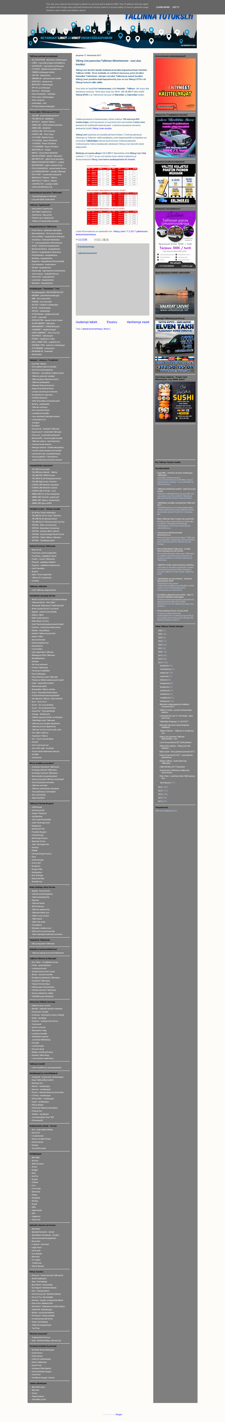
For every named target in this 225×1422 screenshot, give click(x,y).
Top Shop (36, 1328)
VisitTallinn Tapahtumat (41, 212)
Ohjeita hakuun (38, 1396)
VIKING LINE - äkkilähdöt (41, 128)
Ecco (34, 1185)
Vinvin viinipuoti (38, 100)
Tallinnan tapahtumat (40, 909)
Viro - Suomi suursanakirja (42, 739)
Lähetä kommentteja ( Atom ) (96, 329)
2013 (160, 798)
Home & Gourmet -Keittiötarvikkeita (46, 1294)
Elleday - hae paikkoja (40, 630)
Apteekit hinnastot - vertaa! (43, 1232)
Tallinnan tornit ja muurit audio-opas (46, 730)
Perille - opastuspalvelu (41, 965)
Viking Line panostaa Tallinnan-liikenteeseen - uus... (172, 738)
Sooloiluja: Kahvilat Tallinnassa (44, 770)
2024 (160, 638)
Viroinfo (35, 742)
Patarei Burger (38, 835)
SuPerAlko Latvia (39, 1399)
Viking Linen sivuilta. (102, 128)
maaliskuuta (165, 698)
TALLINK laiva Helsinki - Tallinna (44, 472)
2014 (160, 794)
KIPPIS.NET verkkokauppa (42, 85)
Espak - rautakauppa (40, 1102)
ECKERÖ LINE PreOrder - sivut (44, 491)
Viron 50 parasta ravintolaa (43, 782)
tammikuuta (165, 783)
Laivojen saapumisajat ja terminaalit (46, 451)
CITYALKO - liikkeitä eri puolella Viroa (47, 69)
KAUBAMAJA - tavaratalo (42, 351)
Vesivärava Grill (38, 810)
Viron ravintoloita (39, 795)
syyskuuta (164, 676)
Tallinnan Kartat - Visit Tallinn (43, 602)
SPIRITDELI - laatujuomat (42, 82)
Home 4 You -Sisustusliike (42, 1297)
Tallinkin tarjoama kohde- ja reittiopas (47, 717)
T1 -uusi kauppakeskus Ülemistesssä (47, 243)
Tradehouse (37, 1263)
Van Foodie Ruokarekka (41, 820)
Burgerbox (36, 866)
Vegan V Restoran (39, 813)
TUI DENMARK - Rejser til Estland (45, 147)
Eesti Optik (36, 1251)
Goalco (34, 1393)
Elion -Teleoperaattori (40, 1291)
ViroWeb (35, 754)
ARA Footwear (38, 1164)
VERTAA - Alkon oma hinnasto (44, 525)
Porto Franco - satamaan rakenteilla (46, 230)
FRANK (34, 851)
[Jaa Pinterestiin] (107, 239)
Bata (34, 1173)
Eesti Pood (36, 1375)
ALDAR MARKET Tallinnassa (43, 323)
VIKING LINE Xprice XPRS (42, 503)
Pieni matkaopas (39, 674)
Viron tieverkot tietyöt (40, 410)
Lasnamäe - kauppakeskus (43, 280)
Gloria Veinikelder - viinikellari (43, 94)
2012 (160, 801)
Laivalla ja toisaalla (39, 1034)
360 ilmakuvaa (38, 906)
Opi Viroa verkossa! (39, 664)
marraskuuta (165, 669)
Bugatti (35, 1179)
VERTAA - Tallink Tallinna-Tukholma (46, 537)
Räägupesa (36, 826)
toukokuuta (165, 690)
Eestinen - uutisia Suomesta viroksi (46, 627)
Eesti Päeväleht (38, 568)
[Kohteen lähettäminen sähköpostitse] (95, 239)
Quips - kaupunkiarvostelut (43, 683)
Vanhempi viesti (138, 322)
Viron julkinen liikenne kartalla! (44, 367)
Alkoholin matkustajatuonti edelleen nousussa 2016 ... (174, 705)
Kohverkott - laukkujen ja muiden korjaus (48, 1306)
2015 (160, 791)
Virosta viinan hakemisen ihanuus (45, 751)
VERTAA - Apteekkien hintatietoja (45, 528)
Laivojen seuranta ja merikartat (44, 392)
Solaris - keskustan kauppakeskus (46, 246)
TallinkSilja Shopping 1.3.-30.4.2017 (174, 722)
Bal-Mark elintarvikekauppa (43, 1350)
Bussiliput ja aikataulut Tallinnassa (46, 978)
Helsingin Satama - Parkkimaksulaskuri (48, 447)
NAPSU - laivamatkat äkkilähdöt (45, 153)
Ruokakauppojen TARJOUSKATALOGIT (48, 292)
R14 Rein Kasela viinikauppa (43, 106)
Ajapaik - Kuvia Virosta (41, 891)
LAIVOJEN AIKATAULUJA (42, 187)
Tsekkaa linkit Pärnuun (41, 1337)
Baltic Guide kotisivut (40, 618)
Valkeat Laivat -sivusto (41, 1006)
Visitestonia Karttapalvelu (42, 894)
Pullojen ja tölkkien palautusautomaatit (48, 680)
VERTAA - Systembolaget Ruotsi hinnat (48, 534)
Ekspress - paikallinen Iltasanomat (46, 565)
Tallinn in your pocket (40, 916)
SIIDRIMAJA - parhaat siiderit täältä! (46, 78)
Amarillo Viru (37, 882)
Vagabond (36, 1216)
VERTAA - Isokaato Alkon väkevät (45, 531)
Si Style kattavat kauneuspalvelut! (46, 695)
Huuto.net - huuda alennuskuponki (46, 435)
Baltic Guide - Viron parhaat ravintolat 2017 (177, 752)
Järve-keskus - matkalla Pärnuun (45, 274)
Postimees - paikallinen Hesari (44, 556)
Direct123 (36, 1133)
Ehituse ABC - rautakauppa (43, 1099)
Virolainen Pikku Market (41, 1368)
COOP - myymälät (39, 317)
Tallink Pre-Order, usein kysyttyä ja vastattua (175, 565)
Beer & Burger (37, 875)
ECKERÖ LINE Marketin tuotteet (44, 488)
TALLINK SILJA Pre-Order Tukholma (46, 516)
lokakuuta (164, 673)
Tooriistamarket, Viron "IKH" (43, 1117)
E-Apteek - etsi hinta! (40, 1244)
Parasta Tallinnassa (40, 668)
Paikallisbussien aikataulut (42, 996)
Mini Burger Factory (40, 838)
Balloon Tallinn (38, 615)
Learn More (163, 7)
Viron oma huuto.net (40, 745)
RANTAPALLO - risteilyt (41, 150)
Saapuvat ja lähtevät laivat (43, 388)
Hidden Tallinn (37, 637)
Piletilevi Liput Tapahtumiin (43, 218)
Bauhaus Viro (37, 1083)
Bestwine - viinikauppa (41, 91)
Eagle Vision (37, 1247)
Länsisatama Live (39, 420)
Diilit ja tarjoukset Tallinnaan (43, 944)
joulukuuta (164, 666)
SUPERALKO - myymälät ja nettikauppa (48, 66)
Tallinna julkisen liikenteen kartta (45, 379)
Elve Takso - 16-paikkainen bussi (45, 962)
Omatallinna (37, 925)
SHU (33, 1213)
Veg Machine (37, 816)
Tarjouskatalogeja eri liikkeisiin (44, 196)
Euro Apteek (37, 1254)
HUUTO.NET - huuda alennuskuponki (46, 174)
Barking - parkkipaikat (40, 404)
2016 (160, 787)
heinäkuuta (165, 683)
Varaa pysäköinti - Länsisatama (45, 457)
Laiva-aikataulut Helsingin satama (46, 416)
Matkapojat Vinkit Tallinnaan (43, 655)
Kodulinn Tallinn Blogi (40, 1055)
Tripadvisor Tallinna (40, 736)
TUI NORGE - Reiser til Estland (44, 143)
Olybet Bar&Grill (38, 798)
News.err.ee (36, 550)
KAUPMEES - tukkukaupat (42, 336)
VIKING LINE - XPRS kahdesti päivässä (47, 125)
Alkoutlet (35, 1390)
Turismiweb (36, 1024)
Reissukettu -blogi (39, 1030)
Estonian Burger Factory (41, 854)
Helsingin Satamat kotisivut (43, 385)
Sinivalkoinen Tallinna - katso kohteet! (47, 699)
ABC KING (36, 1157)
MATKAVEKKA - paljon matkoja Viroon (47, 165)
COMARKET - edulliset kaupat (44, 330)
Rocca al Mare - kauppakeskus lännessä (48, 237)
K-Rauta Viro (37, 1111)
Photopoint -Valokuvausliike (43, 1316)
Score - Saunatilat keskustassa (44, 692)
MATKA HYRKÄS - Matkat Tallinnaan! (47, 156)
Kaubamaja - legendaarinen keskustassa (48, 271)
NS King (35, 1201)
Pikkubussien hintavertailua (43, 987)
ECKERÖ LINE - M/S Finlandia (43, 131)
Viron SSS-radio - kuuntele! (43, 748)
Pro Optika (36, 1260)
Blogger (119, 1414)
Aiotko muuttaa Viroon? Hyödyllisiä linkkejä (49, 599)
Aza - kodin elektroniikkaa (42, 1130)
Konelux (35, 1145)
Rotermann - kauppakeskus (43, 277)
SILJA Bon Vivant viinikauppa (43, 513)
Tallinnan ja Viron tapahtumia (44, 726)
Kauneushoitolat (38, 640)
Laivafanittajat (38, 1046)
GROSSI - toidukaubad (41, 311)
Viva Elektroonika (39, 1148)
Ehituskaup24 (37, 1120)
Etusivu (112, 322)
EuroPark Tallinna (39, 364)
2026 (160, 631)
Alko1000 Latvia (38, 1387)
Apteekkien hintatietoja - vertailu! (45, 1235)
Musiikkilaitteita (38, 658)
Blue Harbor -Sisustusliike (42, 1285)
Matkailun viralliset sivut (41, 928)
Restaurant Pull (38, 829)
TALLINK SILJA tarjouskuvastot (44, 519)
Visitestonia (36, 757)
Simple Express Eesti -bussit (43, 972)
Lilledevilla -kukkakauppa (42, 1309)
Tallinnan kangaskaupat (41, 1325)
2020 (160, 652)
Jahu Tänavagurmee (40, 844)
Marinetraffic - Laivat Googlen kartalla (47, 438)
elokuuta (164, 680)
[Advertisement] (174, 441)
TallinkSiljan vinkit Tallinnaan (43, 720)
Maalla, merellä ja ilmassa (42, 1052)
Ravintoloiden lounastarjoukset (44, 776)
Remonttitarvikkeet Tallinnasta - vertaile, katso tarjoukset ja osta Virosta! (174, 550)
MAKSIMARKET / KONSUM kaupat (46, 326)
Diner (34, 857)
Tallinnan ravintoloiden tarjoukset (45, 789)
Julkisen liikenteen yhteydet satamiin (47, 460)
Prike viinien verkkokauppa (43, 97)
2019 (160, 655)
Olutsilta (35, 661)
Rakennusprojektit (39, 686)
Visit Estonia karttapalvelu (42, 370)
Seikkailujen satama (40, 1037)
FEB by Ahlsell (37, 1105)
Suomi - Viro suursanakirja (42, 705)
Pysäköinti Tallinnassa (41, 981)
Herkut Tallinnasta (39, 1362)
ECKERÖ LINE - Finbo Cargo (43, 134)
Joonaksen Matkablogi (41, 1040)
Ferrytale (35, 1043)
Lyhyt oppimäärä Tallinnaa (42, 652)
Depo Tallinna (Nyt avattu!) (42, 1080)
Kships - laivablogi (39, 1018)
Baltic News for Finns (40, 621)
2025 (160, 634)
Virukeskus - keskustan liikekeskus (46, 240)
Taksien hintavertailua (41, 984)
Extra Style (36, 1189)
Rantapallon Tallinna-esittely (43, 689)
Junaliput (35, 423)
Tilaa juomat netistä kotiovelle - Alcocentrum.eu (170, 534)
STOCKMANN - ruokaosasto (43, 348)
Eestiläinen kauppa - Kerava (43, 1378)
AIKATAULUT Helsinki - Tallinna (44, 178)
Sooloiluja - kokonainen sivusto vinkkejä (48, 1015)
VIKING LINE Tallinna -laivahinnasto (46, 500)
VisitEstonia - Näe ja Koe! (42, 215)
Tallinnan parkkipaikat (41, 382)
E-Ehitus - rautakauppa (41, 1095)
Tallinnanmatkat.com (40, 913)
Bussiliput (36, 426)
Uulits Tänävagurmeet (41, 823)
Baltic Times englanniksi (42, 574)
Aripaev (35, 571)
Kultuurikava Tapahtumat (42, 209)
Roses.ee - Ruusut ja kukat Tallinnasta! (47, 1275)
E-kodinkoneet (38, 1136)
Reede (34, 1204)
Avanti (34, 1167)
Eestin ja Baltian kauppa (41, 1372)
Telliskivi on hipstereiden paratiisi (45, 221)
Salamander (37, 1210)
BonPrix (35, 1176)
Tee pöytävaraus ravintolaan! (44, 792)
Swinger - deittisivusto (41, 714)
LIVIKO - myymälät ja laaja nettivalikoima (48, 63)
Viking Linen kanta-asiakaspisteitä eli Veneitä (113, 159)
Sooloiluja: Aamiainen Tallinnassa (45, 767)
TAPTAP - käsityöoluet (41, 75)
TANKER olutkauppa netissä (43, 72)
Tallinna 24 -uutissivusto (42, 578)
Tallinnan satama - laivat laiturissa (46, 441)
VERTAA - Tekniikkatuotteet (43, 540)
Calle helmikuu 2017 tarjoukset (172, 767)
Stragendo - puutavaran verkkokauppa (47, 1077)
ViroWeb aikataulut (39, 398)
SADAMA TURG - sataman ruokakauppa (48, 345)
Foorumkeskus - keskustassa (44, 264)
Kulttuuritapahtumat (40, 643)
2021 (160, 648)
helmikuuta (165, 701)
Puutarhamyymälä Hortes (42, 1319)
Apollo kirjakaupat (39, 1278)
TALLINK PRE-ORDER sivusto (43, 475)
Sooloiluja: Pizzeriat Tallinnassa (45, 773)
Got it (175, 7)
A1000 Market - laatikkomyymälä (45, 314)
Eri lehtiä (35, 581)
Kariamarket (37, 354)
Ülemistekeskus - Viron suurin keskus (47, 233)
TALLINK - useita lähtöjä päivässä (45, 116)
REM (34, 1207)
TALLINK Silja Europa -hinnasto (44, 482)
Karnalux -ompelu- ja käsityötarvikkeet (47, 1300)
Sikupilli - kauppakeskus (41, 268)
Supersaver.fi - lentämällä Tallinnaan (47, 432)
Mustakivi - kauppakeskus (42, 283)
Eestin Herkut (37, 1356)
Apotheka (36, 1229)
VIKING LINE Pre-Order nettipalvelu (46, 494)
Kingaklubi (36, 1198)
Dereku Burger (38, 860)
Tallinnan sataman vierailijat (43, 376)
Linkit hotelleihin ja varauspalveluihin (46, 1068)
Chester (35, 1182)
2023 (160, 641)
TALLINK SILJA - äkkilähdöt (43, 119)
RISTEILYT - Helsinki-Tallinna (43, 122)
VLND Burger (37, 807)
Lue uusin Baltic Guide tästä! (43, 199)
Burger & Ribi (37, 869)
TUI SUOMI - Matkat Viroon (43, 137)
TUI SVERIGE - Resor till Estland (44, 140)
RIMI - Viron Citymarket (41, 299)
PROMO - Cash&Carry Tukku (43, 339)
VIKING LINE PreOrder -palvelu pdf (45, 497)
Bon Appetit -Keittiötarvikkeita (44, 1288)
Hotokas (35, 847)
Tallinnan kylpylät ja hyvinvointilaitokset (48, 953)
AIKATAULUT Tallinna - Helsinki (44, 181)
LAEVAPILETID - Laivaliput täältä (45, 184)
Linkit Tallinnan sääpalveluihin (44, 590)
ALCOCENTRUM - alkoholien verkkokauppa (49, 60)
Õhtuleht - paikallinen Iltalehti (43, 562)
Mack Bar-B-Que (38, 841)
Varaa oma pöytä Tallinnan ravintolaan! (48, 779)
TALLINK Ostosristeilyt (41, 469)
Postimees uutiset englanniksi (44, 553)
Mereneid (36, 1257)
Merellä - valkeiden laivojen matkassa (47, 1009)
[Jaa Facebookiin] (104, 239)
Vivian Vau (36, 1220)
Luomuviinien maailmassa (42, 1058)
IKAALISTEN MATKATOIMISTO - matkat (48, 162)
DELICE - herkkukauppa (41, 308)
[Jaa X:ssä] (101, 239)
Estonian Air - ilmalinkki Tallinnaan (46, 429)
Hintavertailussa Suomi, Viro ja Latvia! (172, 611)
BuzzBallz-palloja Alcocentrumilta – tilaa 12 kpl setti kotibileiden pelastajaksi (175, 596)
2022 (160, 645)
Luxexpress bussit (39, 968)
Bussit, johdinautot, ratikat (42, 993)
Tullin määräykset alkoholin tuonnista (47, 934)
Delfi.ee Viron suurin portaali (43, 931)
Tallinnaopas (37, 919)
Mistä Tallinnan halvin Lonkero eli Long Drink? (175, 519)
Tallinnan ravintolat (39, 785)
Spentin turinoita (38, 1027)
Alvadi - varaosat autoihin (42, 975)
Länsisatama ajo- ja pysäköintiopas (46, 454)
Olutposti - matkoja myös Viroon (45, 1021)
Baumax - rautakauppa (41, 1089)
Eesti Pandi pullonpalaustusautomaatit (48, 624)
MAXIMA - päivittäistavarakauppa (45, 295)
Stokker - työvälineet (40, 1114)
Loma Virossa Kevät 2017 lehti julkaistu (176, 742)
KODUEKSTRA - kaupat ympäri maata (47, 320)
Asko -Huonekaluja (39, 1282)
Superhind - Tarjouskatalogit (43, 711)
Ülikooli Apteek (38, 1266)
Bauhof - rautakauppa (41, 1086)
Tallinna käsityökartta (40, 897)
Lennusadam (37, 649)
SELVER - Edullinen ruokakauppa (45, 305)
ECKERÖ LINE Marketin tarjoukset (45, 485)
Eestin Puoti (37, 1365)
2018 (160, 659)
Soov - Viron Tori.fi (39, 702)
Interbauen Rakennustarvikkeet (45, 1108)
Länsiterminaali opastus (41, 444)
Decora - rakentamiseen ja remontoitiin (48, 1092)
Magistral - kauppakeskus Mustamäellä (48, 261)
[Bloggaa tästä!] (98, 239)
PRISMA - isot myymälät (42, 302)
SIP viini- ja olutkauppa (41, 88)
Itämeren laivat (38, 1049)
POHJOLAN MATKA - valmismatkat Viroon (49, 168)
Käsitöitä (35, 900)
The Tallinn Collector (40, 733)
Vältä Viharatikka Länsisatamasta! (46, 401)
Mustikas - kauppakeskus (42, 258)
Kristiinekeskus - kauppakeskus (44, 255)
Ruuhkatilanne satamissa (42, 395)
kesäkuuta (164, 687)
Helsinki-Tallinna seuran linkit (43, 633)
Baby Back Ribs (38, 878)
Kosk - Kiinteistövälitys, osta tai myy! (46, 1340)
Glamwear (36, 1192)
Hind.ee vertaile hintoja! (41, 1139)
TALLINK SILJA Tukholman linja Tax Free (48, 522)
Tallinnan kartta (38, 903)
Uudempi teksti (86, 322)
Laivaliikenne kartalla (40, 413)
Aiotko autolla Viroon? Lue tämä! (45, 609)
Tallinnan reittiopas (39, 407)
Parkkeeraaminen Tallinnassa (44, 990)
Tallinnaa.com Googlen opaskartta (46, 723)
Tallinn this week (38, 922)
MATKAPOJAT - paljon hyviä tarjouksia (47, 159)
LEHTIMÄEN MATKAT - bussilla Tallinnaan (49, 171)
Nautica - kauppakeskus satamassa (46, 252)
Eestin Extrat (37, 1353)
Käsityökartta (37, 646)
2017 (160, 662)
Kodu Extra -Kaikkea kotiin (42, 1303)
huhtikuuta (164, 694)
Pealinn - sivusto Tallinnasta (43, 559)
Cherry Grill (36, 863)
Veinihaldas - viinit (39, 103)
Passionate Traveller (40, 1012)
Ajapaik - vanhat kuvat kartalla (44, 612)
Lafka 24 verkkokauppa (41, 1359)
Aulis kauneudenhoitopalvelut (44, 1238)
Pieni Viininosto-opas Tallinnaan (45, 677)
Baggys (35, 1170)
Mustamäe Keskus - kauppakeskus (46, 249)
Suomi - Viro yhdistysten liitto (44, 708)
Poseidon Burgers (39, 832)
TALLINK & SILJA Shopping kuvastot (46, 478)
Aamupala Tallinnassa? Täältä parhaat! (48, 606)
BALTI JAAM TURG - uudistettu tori (46, 342)
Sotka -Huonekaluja (40, 1322)
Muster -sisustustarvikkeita (43, 1313)
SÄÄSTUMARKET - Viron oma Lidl (45, 333)
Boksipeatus (37, 872)
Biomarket (36, 1241)
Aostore (35, 1161)
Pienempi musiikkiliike (41, 671)
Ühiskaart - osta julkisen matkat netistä (48, 373)
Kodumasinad (37, 1142)
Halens (34, 1195)
